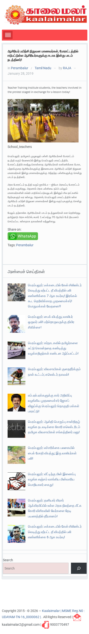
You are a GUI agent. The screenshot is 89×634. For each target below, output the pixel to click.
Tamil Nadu (43, 68)
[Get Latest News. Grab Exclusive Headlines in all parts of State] (45, 14)
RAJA (67, 68)
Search (8, 560)
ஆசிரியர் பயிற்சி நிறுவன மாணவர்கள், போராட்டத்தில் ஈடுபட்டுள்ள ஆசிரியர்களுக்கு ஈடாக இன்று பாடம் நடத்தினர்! (43, 55)
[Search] (78, 568)
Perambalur (19, 68)
